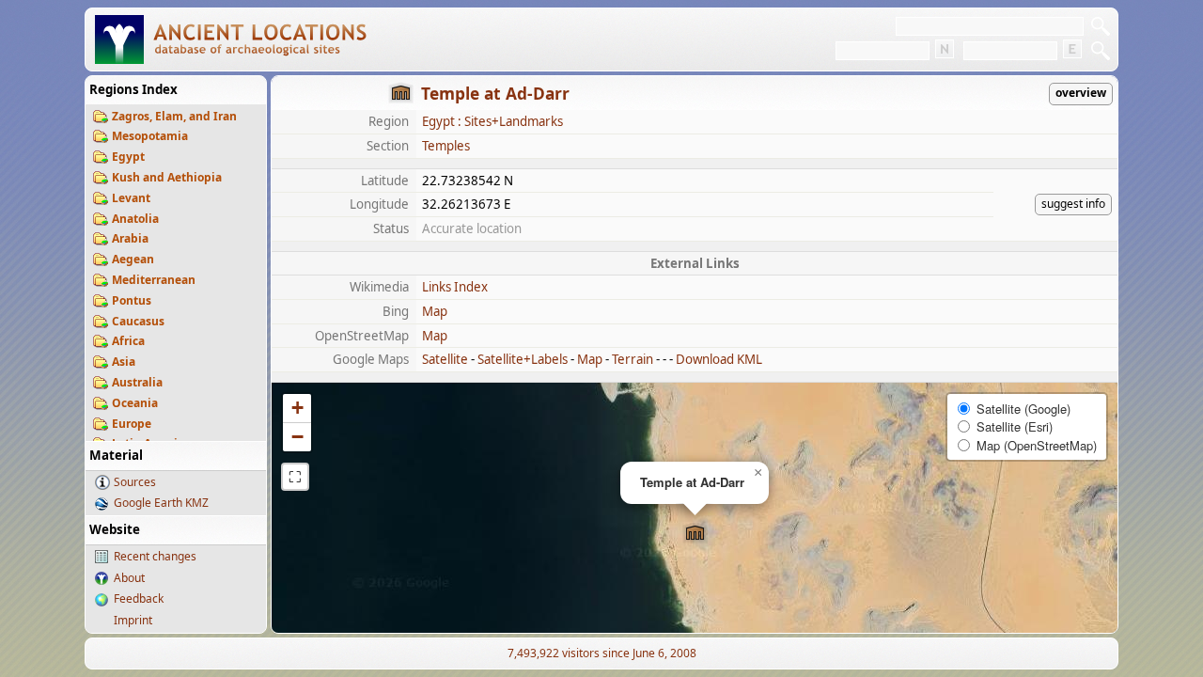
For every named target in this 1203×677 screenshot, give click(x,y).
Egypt (128, 157)
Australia (137, 382)
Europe (131, 424)
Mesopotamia (150, 136)
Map (434, 311)
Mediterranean (153, 280)
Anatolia (135, 219)
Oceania (135, 403)
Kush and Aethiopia (167, 177)
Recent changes (155, 556)
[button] (695, 533)
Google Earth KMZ (161, 503)
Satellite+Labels (522, 359)
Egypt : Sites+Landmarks (492, 121)
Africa (128, 341)
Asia (123, 362)
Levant (131, 198)
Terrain (632, 359)
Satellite (445, 359)
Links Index (455, 286)
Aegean (133, 259)
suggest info (1073, 204)
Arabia (130, 238)
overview (1080, 93)
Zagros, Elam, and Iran (174, 116)
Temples (446, 145)
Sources (135, 482)
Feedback (139, 598)
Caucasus (138, 321)
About (129, 578)
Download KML (719, 359)
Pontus (131, 300)
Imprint (133, 620)
